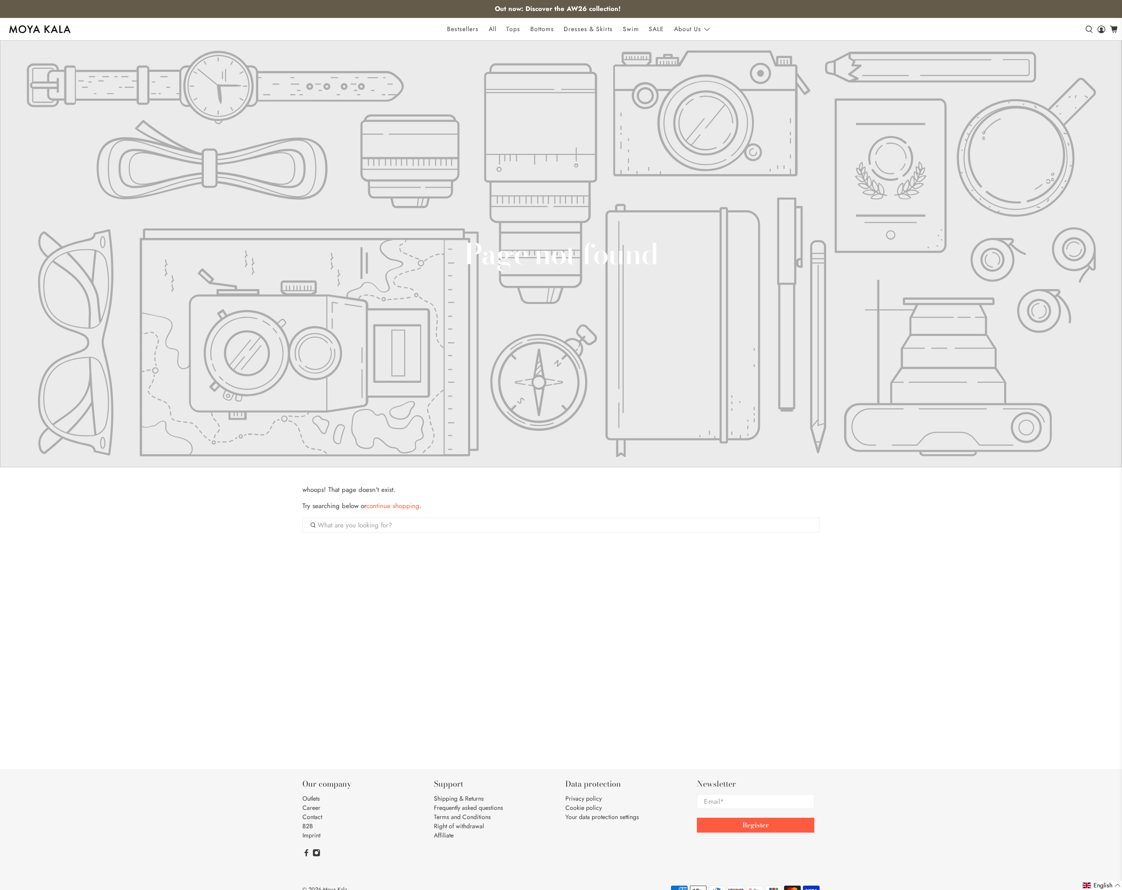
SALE (656, 29)
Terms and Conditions (462, 816)
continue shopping (392, 506)
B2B (307, 826)
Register (755, 825)
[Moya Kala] (40, 29)
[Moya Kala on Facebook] (306, 854)
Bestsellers (463, 29)
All (493, 29)
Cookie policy (583, 807)
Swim (631, 29)
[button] (1102, 885)
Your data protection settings (602, 816)
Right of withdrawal (459, 826)
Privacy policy (583, 798)
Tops (513, 29)
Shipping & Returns (459, 798)
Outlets (311, 798)
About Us (687, 29)
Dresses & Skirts (588, 29)
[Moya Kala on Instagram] (316, 854)
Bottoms (542, 29)
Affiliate (444, 835)
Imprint (311, 835)
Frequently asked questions (468, 807)
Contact (312, 816)
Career (311, 807)
